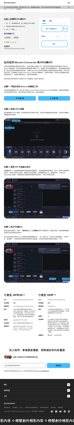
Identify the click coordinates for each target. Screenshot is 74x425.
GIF (58, 36)
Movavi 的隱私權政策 (43, 371)
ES (14, 48)
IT (12, 48)
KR (23, 48)
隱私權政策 (7, 407)
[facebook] (52, 411)
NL (18, 48)
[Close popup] (69, 7)
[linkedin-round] (65, 411)
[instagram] (56, 411)
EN (7, 48)
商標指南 (60, 407)
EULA (21, 407)
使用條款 (15, 407)
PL (20, 48)
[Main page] (9, 3)
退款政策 (53, 407)
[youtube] (60, 411)
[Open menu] (69, 3)
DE (9, 48)
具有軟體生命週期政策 (31, 407)
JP (21, 48)
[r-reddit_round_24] (69, 411)
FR (11, 48)
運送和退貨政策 (44, 407)
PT (16, 48)
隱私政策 (57, 7)
